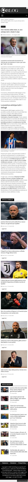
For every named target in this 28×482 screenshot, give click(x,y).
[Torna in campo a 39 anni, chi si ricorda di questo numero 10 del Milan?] (4, 434)
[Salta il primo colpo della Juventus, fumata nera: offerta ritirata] (14, 359)
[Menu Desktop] (2, 15)
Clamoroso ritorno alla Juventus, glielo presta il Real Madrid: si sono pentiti (13, 341)
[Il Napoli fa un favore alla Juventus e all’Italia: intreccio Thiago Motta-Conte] (14, 240)
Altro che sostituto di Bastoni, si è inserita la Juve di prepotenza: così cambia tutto (14, 312)
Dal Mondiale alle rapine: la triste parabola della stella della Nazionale (18, 451)
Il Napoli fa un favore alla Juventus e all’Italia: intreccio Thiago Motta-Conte (13, 252)
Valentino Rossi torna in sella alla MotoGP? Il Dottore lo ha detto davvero (18, 425)
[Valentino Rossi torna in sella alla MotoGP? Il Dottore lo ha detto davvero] (4, 425)
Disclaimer (13, 463)
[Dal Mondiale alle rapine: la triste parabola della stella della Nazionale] (4, 451)
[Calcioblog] (9, 10)
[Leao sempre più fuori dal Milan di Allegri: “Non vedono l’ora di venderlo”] (4, 398)
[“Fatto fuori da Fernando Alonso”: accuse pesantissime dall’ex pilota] (4, 407)
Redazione (5, 463)
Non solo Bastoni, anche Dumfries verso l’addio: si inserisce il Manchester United (18, 442)
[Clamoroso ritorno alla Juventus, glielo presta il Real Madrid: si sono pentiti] (14, 330)
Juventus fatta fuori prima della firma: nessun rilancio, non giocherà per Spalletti (13, 222)
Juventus (3, 26)
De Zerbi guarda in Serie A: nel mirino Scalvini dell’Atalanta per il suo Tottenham (18, 416)
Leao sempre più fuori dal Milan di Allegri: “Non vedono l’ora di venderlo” (18, 398)
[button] (26, 15)
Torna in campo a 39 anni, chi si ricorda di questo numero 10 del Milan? (18, 434)
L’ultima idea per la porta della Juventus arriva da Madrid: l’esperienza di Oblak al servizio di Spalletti (13, 282)
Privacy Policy (22, 463)
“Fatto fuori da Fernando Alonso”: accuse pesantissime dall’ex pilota (18, 407)
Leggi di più (4, 228)
